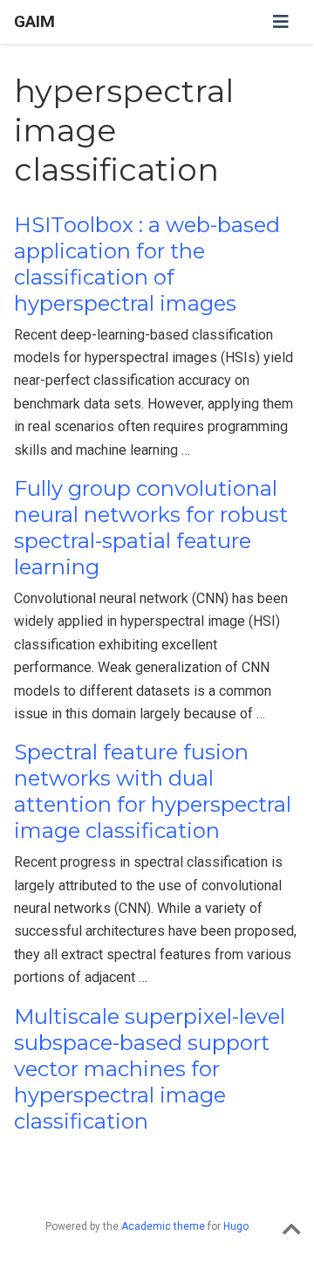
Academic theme (163, 1226)
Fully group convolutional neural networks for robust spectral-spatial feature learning (151, 528)
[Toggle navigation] (281, 22)
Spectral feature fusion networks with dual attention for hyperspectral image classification (152, 791)
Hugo (236, 1226)
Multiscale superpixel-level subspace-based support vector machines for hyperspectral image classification (149, 1069)
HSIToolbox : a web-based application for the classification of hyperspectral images (147, 264)
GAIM (34, 21)
